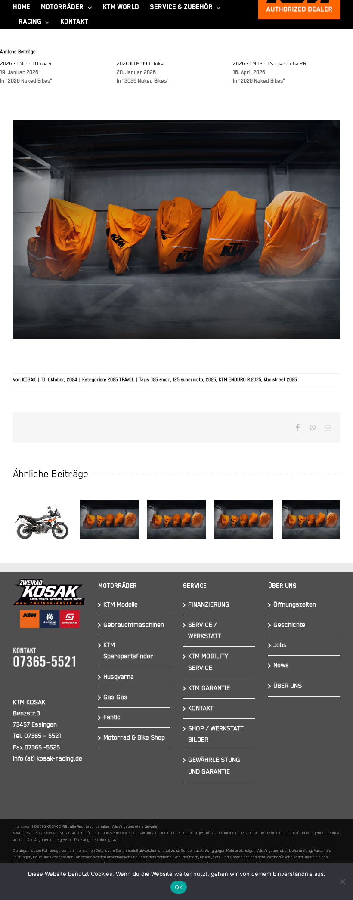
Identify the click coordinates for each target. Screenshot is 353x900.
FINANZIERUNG (208, 604)
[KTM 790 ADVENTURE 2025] (42, 520)
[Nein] (342, 881)
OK (179, 887)
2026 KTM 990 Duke (140, 64)
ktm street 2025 (280, 379)
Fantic (112, 717)
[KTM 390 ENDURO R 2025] (176, 519)
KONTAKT (201, 708)
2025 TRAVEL (121, 379)
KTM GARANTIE (209, 688)
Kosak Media (46, 833)
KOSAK (29, 379)
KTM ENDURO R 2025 (240, 379)
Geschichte (289, 625)
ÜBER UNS (287, 686)
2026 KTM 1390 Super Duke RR (270, 64)
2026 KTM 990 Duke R (26, 64)
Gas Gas (115, 697)
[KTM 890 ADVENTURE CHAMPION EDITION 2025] (311, 519)
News (281, 665)
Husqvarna (118, 677)
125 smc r (160, 379)
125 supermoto (188, 379)
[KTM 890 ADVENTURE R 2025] (243, 519)
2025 (211, 379)
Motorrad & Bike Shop (134, 737)
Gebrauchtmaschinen (133, 625)
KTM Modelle (120, 604)
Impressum (22, 826)
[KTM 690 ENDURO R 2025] (109, 519)
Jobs (280, 645)
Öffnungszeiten (294, 604)
